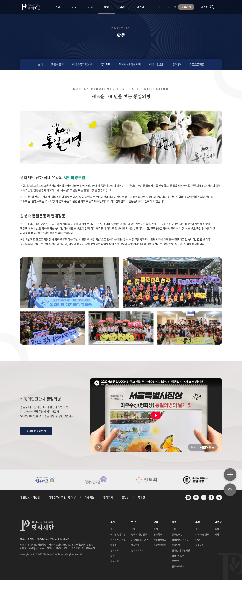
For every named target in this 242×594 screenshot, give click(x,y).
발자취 (113, 545)
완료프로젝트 (196, 64)
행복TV (177, 64)
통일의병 (106, 64)
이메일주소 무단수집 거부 (62, 497)
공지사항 (199, 545)
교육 (90, 7)
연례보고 (114, 550)
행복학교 (158, 534)
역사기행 (135, 545)
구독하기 (186, 7)
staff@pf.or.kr (36, 548)
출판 (112, 555)
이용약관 (89, 497)
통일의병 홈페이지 (36, 431)
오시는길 (114, 561)
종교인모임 (57, 64)
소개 (58, 7)
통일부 (125, 497)
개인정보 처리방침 (30, 497)
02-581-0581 (62, 548)
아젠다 (140, 7)
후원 (122, 7)
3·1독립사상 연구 (139, 539)
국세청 (141, 497)
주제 (217, 529)
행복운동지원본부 (82, 64)
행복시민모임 (156, 64)
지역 (217, 534)
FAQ (197, 539)
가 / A (204, 7)
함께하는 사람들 (118, 539)
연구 (74, 7)
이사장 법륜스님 (118, 534)
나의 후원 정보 (202, 534)
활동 (106, 7)
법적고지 (108, 497)
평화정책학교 (160, 539)
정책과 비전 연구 (139, 534)
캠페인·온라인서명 (130, 64)
